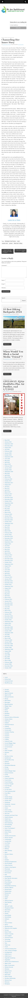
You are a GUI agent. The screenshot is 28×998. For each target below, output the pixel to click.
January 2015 (8, 534)
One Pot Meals (8, 863)
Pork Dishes (8, 880)
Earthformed (8, 758)
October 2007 (8, 668)
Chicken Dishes (8, 719)
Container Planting (9, 732)
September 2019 (9, 456)
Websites (7, 969)
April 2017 (7, 490)
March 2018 (8, 477)
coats (18, 241)
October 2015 (8, 521)
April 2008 (7, 658)
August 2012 (8, 588)
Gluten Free (8, 806)
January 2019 (8, 468)
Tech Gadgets (8, 935)
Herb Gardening (9, 822)
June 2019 (7, 458)
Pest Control (8, 872)
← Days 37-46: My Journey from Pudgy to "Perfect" (7, 251)
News (6, 857)
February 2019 (8, 466)
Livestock (7, 845)
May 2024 (7, 440)
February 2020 (8, 451)
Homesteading (8, 824)
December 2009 (9, 627)
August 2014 (8, 543)
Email (3, 284)
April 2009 (7, 636)
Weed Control (8, 971)
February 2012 (8, 599)
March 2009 (8, 638)
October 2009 (8, 630)
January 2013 (8, 579)
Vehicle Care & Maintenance (12, 961)
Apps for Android (9, 693)
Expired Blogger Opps (10, 771)
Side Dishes (8, 909)
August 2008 (8, 651)
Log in (6, 677)
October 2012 (8, 584)
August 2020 (8, 447)
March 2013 (8, 575)
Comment (4, 265)
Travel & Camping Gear (8, 307)
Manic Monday (8, 850)
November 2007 (9, 666)
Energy (6, 767)
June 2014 (7, 547)
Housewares (8, 826)
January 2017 (8, 495)
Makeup (7, 848)
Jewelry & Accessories (10, 835)
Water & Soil (8, 963)
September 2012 (9, 586)
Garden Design (8, 796)
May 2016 (7, 508)
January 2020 (8, 453)
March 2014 (8, 553)
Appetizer (7, 691)
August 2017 (8, 484)
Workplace (7, 983)
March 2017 (8, 492)
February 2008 (8, 662)
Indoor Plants (8, 832)
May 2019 (7, 460)
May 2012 (7, 593)
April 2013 (7, 573)
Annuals (7, 689)
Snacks (6, 913)
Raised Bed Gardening (10, 885)
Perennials (7, 869)
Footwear (7, 787)
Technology (7, 939)
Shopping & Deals (18, 307)
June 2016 (7, 506)
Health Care (8, 819)
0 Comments (20, 44)
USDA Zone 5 (8, 954)
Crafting (7, 739)
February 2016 (8, 514)
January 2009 (8, 642)
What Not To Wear (18, 243)
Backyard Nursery (9, 696)
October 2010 (8, 619)
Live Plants (7, 843)
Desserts (7, 752)
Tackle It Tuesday (9, 933)
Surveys (7, 930)
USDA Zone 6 (8, 956)
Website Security (9, 967)
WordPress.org (8, 682)
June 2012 (7, 592)
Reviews (7, 895)
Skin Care (7, 911)
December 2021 (9, 445)
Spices (6, 924)
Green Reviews (8, 811)
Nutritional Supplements (10, 861)
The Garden (8, 941)
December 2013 (9, 558)
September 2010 (9, 621)
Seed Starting (8, 902)
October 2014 (8, 540)
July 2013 (7, 568)
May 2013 (7, 571)
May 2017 (7, 488)
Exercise (7, 769)
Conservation (8, 730)
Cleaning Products (9, 724)
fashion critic (5, 243)
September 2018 (9, 471)
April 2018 (7, 475)
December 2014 (9, 536)
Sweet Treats (8, 932)
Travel (6, 946)
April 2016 (7, 510)
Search (3, 298)
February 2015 (8, 532)
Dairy (6, 748)
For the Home (8, 789)
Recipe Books (8, 889)
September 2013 (9, 564)
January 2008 (8, 664)
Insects (6, 833)
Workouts (7, 982)
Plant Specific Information (11, 878)
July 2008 (7, 653)
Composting (8, 728)
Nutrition (7, 859)
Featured (7, 776)
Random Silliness (9, 887)
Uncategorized (8, 952)
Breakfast (7, 713)
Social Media (13, 349)
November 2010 (9, 618)
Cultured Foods (8, 741)
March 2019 (8, 464)
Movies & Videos (9, 854)
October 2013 (8, 562)
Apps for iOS (8, 695)
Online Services (8, 865)
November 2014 (9, 538)
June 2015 (7, 525)
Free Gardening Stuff (10, 791)
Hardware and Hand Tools (11, 815)
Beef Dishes (8, 700)
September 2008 (9, 649)
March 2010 (8, 625)
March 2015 (8, 530)
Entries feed (8, 679)
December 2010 (9, 616)
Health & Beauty (9, 817)
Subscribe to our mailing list (18, 22)
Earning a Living (9, 756)
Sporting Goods (8, 926)
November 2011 (9, 605)
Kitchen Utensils (9, 837)
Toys (6, 943)
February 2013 (8, 577)
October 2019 (8, 455)
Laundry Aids (8, 841)
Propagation (8, 883)
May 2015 (7, 527)
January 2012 (8, 601)
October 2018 (8, 469)
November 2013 (9, 560)
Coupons (7, 735)
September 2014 (9, 542)
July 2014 (7, 545)
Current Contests (7, 379)
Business (7, 715)
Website (4, 287)
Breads (6, 711)
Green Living (8, 809)
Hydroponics (8, 830)
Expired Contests (9, 772)
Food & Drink (8, 780)
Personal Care (8, 871)
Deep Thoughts (8, 750)
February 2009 (8, 640)
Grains (6, 808)
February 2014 (8, 555)
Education (7, 763)
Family (3, 37)
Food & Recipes (9, 782)
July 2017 (7, 486)
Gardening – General (10, 804)
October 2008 (8, 647)
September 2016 (9, 503)
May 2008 (7, 656)
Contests (7, 734)
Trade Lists (7, 945)
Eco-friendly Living (9, 759)
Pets (6, 874)
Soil (6, 921)
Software (7, 919)
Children (7, 722)
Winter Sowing (8, 976)
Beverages (7, 702)
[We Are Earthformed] (14, 9)
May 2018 (7, 473)
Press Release (8, 882)
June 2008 (7, 655)
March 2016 (8, 512)
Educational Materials (10, 765)
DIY (6, 754)
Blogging (7, 708)
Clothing (7, 726)
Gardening (7, 802)
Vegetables (7, 959)
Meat (6, 852)
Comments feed (9, 681)
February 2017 (8, 493)
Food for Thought (9, 783)
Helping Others (8, 821)
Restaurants (8, 893)
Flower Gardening (9, 778)
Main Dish (7, 846)
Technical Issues (9, 937)
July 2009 (7, 634)
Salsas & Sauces (9, 900)
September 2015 (9, 523)
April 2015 (7, 529)
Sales (6, 898)
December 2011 (9, 603)
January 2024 (8, 442)
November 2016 (9, 499)
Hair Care (7, 813)
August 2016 (8, 505)
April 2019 (7, 462)
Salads (6, 896)
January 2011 (8, 614)
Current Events (8, 746)
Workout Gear (8, 980)
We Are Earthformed (15, 994)
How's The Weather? (9, 37)
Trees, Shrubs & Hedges (11, 950)
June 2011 (7, 606)
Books (6, 709)
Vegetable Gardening (10, 958)
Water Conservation (9, 965)
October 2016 (8, 501)
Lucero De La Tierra (7, 44)
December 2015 (9, 518)
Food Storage (8, 785)
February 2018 (8, 479)
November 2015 (9, 519)
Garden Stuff (8, 800)
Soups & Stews (8, 922)
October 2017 (8, 480)
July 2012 (7, 590)
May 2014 (7, 549)
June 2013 (7, 569)
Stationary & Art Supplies (11, 928)
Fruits (6, 795)
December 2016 (9, 497)
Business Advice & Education (12, 717)
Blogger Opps (8, 706)
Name (3, 280)
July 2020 (7, 449)
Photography (8, 876)
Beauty (6, 698)
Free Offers (7, 793)
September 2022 (9, 443)
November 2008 (9, 645)
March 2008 (8, 660)
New (6, 856)
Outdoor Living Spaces (10, 867)
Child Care (7, 721)
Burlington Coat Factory (10, 241)
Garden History (8, 798)
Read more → (7, 344)
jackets (11, 243)
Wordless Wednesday (10, 978)
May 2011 (7, 608)
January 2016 (8, 516)
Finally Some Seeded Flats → (20, 251)
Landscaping (8, 839)
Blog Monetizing (9, 704)
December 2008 (9, 643)
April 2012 (7, 595)
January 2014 (8, 556)
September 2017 (9, 482)
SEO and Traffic (9, 906)
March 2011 (8, 610)
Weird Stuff (7, 974)
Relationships (6, 349)
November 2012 (9, 582)
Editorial (7, 761)
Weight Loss (8, 972)
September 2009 (9, 632)
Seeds (6, 904)
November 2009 (9, 629)
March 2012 (8, 597)
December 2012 (9, 580)
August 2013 (8, 566)
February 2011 (8, 612)
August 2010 (8, 623)
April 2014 (7, 551)
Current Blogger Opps (10, 743)
